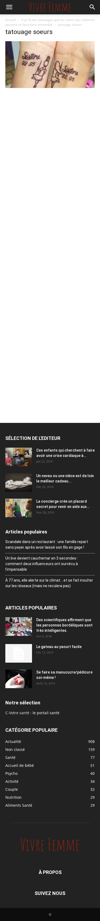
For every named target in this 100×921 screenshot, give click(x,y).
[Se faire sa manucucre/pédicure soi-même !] (18, 679)
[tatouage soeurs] (50, 86)
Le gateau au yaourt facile (59, 647)
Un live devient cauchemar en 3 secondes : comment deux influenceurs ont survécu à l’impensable (41, 563)
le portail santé (46, 712)
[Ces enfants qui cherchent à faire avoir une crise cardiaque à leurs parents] (18, 457)
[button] (9, 7)
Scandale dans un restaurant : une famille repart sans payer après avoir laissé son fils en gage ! (46, 544)
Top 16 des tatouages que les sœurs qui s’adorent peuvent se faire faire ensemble (50, 22)
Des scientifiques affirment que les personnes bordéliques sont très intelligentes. (64, 625)
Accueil (10, 20)
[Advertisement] (50, 142)
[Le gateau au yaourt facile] (18, 653)
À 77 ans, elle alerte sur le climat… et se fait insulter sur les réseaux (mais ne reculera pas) (49, 583)
